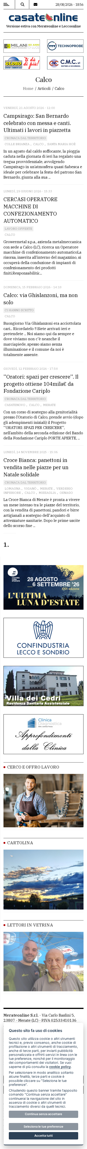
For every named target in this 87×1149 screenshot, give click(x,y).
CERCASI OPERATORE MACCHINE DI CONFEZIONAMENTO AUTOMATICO (30, 210)
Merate (49, 405)
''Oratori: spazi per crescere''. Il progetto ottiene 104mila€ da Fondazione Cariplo (40, 383)
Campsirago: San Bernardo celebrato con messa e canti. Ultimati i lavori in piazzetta (37, 123)
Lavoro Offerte (18, 229)
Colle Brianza (17, 144)
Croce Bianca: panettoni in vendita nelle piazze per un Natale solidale (35, 467)
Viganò (30, 489)
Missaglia (47, 493)
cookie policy (60, 1067)
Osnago (66, 493)
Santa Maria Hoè (61, 144)
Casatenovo (15, 405)
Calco (38, 144)
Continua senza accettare (43, 1114)
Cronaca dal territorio (25, 138)
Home (28, 88)
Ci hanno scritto (19, 310)
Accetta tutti (43, 1135)
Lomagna (12, 489)
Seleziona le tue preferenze (43, 1126)
